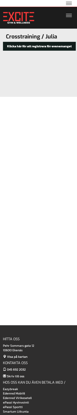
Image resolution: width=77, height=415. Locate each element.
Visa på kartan (16, 356)
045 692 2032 (16, 369)
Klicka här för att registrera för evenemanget (39, 46)
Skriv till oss (15, 376)
